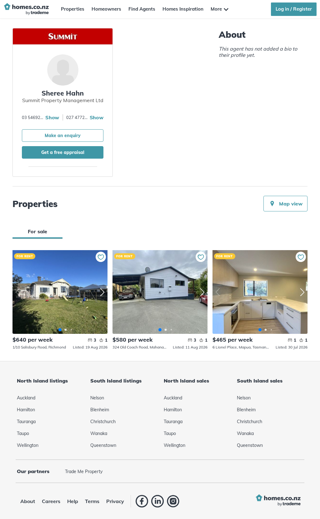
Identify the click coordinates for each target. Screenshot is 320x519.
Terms (92, 501)
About (27, 501)
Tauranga (26, 421)
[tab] (37, 231)
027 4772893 (77, 117)
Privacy (115, 501)
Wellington (27, 445)
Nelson (97, 398)
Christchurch (103, 421)
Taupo (23, 433)
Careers (51, 501)
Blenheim (99, 410)
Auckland (26, 398)
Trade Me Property (83, 471)
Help (72, 501)
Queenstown (103, 445)
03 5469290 (33, 117)
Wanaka (98, 433)
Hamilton (26, 410)
